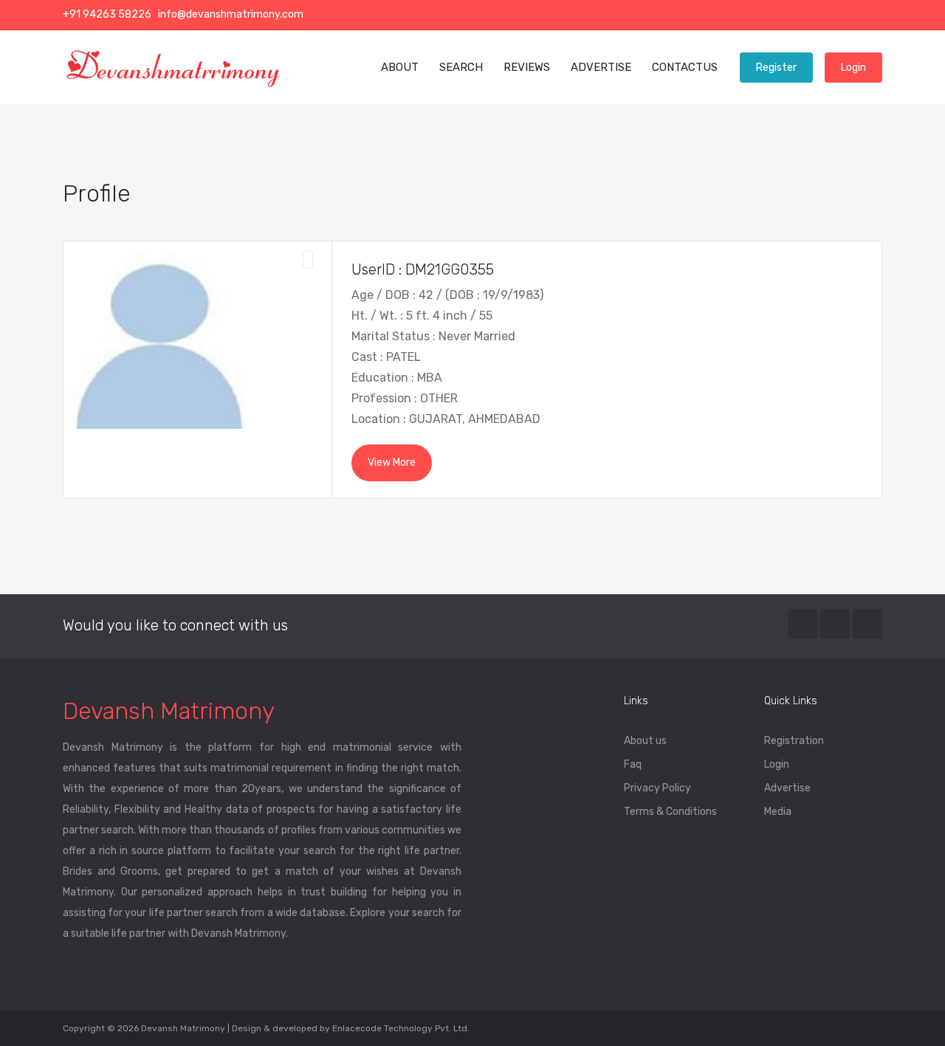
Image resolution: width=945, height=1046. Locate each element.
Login (853, 67)
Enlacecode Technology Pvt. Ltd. (401, 1028)
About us (645, 740)
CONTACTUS (685, 67)
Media (777, 811)
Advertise (787, 788)
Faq (633, 764)
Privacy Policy (657, 788)
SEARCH (461, 67)
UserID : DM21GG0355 (422, 269)
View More (392, 462)
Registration (794, 740)
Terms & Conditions (670, 811)
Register (776, 67)
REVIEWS (527, 67)
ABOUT (400, 67)
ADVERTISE (601, 67)
